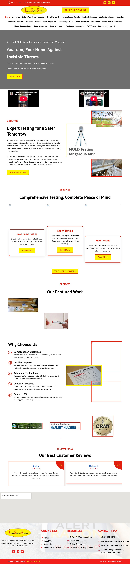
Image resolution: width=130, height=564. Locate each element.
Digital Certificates (106, 17)
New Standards (53, 17)
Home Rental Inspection (112, 21)
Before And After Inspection (33, 17)
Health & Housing (89, 17)
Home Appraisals (56, 26)
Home (7, 17)
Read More (27, 250)
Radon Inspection (65, 21)
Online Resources (82, 21)
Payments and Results (71, 17)
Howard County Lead (22, 26)
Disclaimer (95, 21)
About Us (16, 17)
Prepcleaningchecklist (107, 26)
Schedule (120, 17)
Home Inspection (40, 26)
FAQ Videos (91, 26)
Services (29, 21)
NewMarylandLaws (16, 21)
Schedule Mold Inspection (45, 21)
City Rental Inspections (75, 26)
